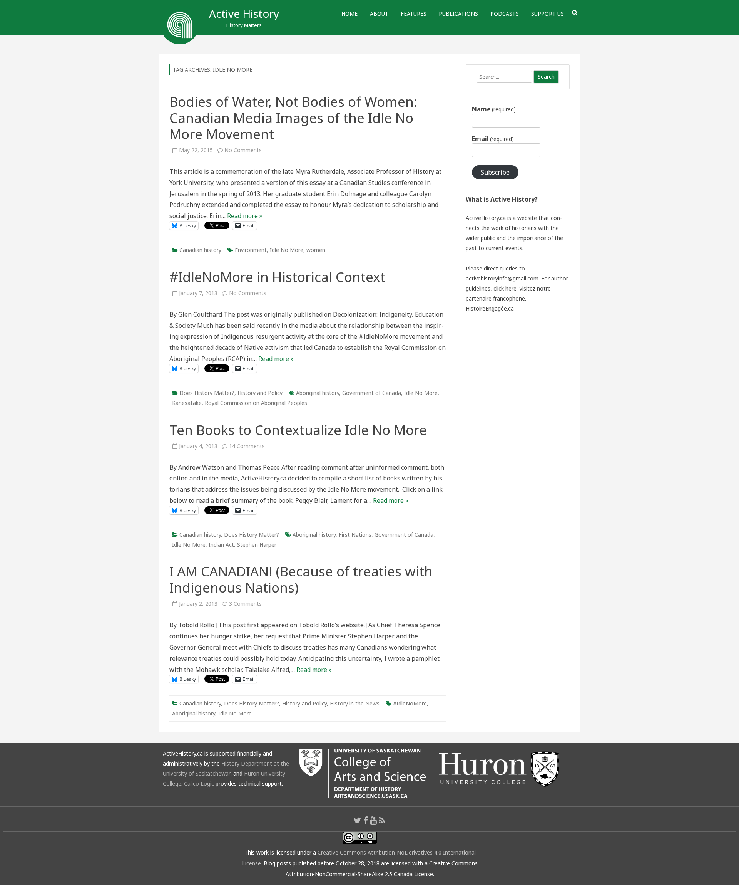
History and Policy (260, 392)
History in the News (355, 703)
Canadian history (200, 250)
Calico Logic (199, 783)
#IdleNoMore (410, 703)
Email (493, 139)
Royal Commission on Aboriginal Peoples (256, 402)
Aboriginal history (317, 392)
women (315, 250)
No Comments (243, 150)
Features (413, 13)
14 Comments (247, 446)
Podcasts (504, 13)
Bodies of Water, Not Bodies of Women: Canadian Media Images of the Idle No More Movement (293, 117)
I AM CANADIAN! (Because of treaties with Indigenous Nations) (301, 579)
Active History (244, 13)
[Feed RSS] (382, 820)
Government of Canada (371, 392)
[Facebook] (365, 820)
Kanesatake (187, 402)
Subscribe (495, 172)
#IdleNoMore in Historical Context (277, 277)
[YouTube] (373, 820)
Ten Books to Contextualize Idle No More (298, 430)
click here (505, 288)
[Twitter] (357, 820)
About (379, 13)
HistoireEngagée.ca (490, 308)
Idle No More (286, 250)
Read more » (244, 216)
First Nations (355, 534)
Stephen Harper (256, 544)
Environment (251, 250)
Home (349, 13)
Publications (458, 13)
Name (494, 109)
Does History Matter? (206, 392)
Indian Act (221, 544)
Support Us (547, 13)
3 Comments (245, 603)
